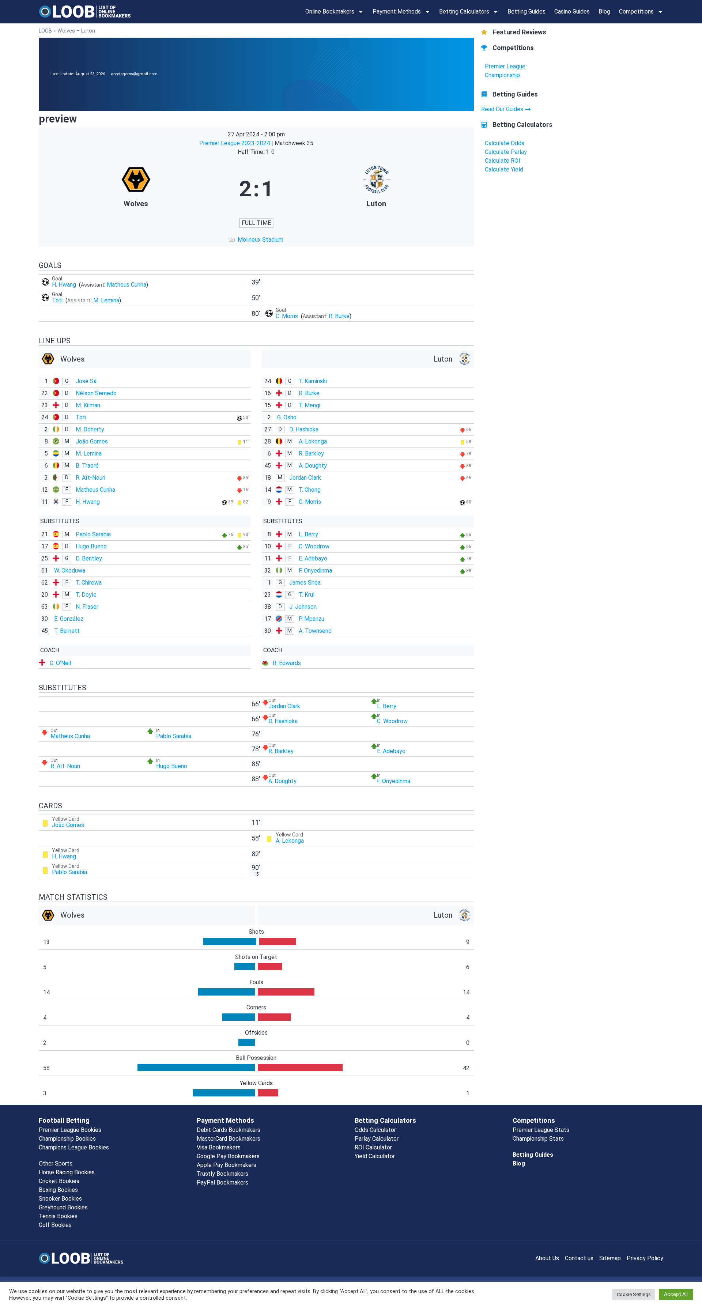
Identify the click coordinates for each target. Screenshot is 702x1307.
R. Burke (339, 316)
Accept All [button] (676, 1294)
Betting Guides (526, 11)
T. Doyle (86, 594)
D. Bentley (89, 558)
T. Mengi (309, 405)
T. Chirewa (89, 582)
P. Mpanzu (311, 618)
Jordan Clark (305, 477)
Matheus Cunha (126, 284)
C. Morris (287, 316)
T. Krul (306, 594)
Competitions (636, 11)
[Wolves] (136, 189)
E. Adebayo (313, 558)
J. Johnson (303, 606)
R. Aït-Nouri (90, 477)
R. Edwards (287, 663)
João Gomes (92, 441)
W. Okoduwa (69, 570)
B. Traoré (87, 465)
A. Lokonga (313, 441)
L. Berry (308, 534)
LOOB (45, 31)
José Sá (86, 381)
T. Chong (310, 489)
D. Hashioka (303, 429)
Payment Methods (397, 11)
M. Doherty (90, 429)
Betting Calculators (464, 11)
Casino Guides (572, 11)
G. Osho (287, 417)
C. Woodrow (314, 546)
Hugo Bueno (91, 546)
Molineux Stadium (260, 239)
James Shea (305, 582)
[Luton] (376, 189)
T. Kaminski (313, 381)
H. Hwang (65, 284)
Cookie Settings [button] (634, 1294)
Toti (58, 300)
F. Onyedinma (315, 570)
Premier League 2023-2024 (235, 143)
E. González (68, 618)
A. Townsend (315, 630)
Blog (604, 11)
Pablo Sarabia (93, 534)
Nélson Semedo (96, 393)
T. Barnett (67, 630)
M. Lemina (106, 300)
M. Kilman (88, 405)
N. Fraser (87, 606)
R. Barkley (311, 453)
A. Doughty (313, 465)
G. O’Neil (60, 663)
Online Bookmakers (329, 11)
